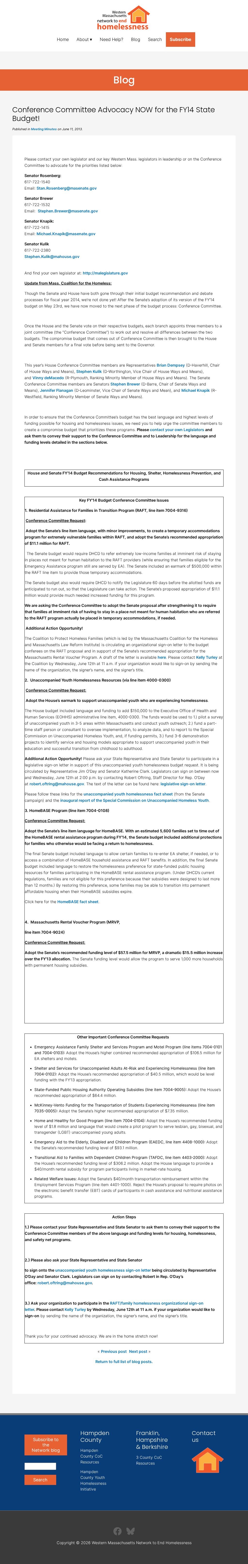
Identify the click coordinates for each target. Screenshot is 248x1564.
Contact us (204, 1436)
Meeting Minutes (44, 129)
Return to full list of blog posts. (124, 1361)
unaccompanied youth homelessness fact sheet (128, 794)
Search (155, 39)
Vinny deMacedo (48, 377)
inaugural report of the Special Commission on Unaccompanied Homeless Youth (134, 800)
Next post (138, 1351)
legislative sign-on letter (183, 783)
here (162, 657)
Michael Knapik (195, 390)
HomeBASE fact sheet (77, 901)
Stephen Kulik (89, 371)
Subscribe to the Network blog (46, 1445)
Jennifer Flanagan (56, 390)
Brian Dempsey (171, 365)
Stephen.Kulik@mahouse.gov (51, 256)
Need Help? (111, 39)
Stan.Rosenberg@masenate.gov (67, 188)
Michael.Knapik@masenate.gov (66, 233)
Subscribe (180, 39)
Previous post (114, 1351)
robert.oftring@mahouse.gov (57, 783)
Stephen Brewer (125, 384)
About (83, 39)
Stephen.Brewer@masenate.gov (68, 211)
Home (63, 39)
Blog (135, 39)
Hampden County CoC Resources (91, 1456)
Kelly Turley (206, 657)
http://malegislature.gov (105, 273)
